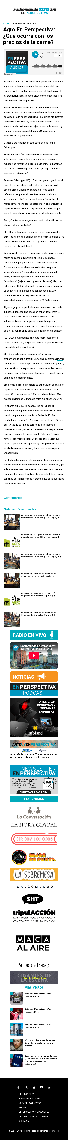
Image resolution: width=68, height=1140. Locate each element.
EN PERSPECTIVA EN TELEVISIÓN (33, 1116)
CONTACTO (24, 1121)
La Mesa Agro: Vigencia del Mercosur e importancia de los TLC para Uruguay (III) (41, 555)
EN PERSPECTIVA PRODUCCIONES (34, 1112)
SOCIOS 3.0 (24, 1107)
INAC (60, 359)
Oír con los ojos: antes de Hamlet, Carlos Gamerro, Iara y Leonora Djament (40, 1043)
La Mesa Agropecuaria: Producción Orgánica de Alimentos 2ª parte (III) (38, 614)
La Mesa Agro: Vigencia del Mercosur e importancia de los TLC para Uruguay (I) (40, 516)
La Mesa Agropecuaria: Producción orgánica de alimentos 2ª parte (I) (38, 575)
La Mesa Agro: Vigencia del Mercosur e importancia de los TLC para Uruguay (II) (40, 535)
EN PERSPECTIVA (26, 1094)
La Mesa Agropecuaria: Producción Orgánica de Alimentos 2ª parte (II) (38, 594)
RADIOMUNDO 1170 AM (29, 1099)
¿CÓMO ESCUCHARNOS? (30, 1103)
